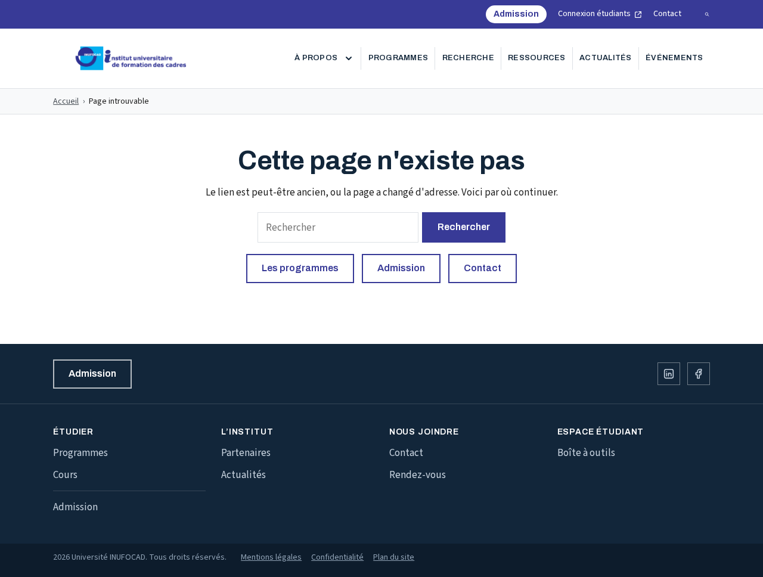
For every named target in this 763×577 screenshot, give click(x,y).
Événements (674, 58)
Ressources (537, 58)
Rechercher (464, 227)
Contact (667, 14)
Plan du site (393, 557)
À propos (315, 58)
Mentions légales (271, 557)
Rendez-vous (417, 475)
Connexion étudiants (600, 14)
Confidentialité (337, 557)
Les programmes (300, 268)
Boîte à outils (586, 453)
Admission (520, 17)
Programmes (398, 58)
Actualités (605, 58)
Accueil (66, 101)
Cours (65, 475)
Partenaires (246, 453)
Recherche (468, 58)
